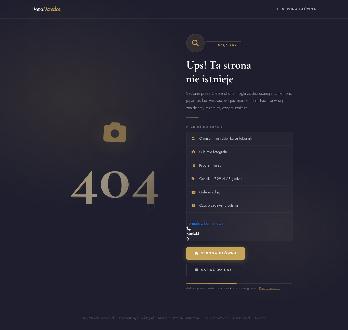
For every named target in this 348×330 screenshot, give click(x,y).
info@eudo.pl (241, 318)
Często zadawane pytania (218, 205)
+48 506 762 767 (216, 318)
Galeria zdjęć (209, 192)
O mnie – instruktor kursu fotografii (225, 138)
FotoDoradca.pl (104, 318)
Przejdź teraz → (269, 288)
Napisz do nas (216, 270)
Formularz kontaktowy (204, 223)
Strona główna (299, 9)
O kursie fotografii (213, 151)
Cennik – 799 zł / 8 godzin (220, 178)
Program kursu (210, 165)
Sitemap (260, 318)
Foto (46, 9)
